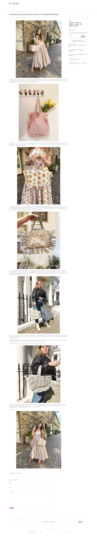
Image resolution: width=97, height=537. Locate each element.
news (81, 24)
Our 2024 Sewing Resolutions (74, 59)
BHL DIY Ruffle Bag (33, 405)
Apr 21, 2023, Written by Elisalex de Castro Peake (20, 17)
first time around (23, 206)
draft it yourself (71, 24)
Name (10, 482)
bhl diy (78, 22)
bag (74, 22)
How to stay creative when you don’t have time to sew (78, 46)
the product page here (50, 343)
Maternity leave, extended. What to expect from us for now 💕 (78, 55)
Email (10, 487)
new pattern (77, 24)
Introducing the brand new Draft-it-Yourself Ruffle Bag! (33, 14)
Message (10, 492)
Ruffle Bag (76, 25)
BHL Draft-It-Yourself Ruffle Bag (21, 142)
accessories (71, 22)
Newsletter (72, 30)
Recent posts (72, 43)
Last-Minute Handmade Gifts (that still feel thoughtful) (76, 50)
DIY (80, 22)
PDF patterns (71, 25)
